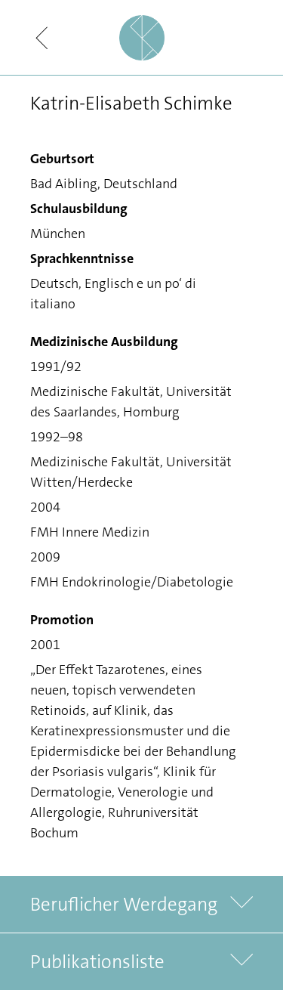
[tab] (141, 904)
